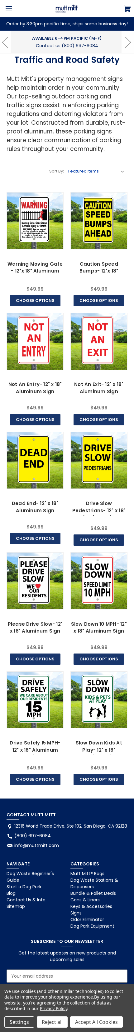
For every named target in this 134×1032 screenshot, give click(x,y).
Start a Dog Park (24, 887)
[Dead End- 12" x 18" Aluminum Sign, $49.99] (35, 460)
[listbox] (96, 171)
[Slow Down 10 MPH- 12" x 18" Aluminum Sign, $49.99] (98, 580)
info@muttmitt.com (36, 845)
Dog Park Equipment (92, 926)
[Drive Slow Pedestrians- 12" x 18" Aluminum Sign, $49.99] (98, 460)
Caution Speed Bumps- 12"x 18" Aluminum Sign (98, 271)
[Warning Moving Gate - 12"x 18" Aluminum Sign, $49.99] (35, 220)
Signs (76, 913)
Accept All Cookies (96, 1022)
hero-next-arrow (128, 42)
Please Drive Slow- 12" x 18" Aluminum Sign (35, 627)
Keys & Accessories (91, 906)
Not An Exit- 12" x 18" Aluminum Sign (99, 388)
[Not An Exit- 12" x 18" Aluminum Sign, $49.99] (98, 341)
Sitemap (16, 906)
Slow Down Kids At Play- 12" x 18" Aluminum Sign (99, 749)
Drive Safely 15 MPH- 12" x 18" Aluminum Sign (35, 749)
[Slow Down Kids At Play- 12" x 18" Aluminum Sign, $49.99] (98, 700)
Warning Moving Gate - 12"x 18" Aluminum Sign (35, 271)
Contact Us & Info (26, 900)
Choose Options (35, 300)
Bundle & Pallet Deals (93, 893)
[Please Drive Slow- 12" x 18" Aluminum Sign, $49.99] (35, 580)
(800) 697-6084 (32, 836)
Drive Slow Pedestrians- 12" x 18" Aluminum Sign (99, 510)
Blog (11, 893)
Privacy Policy (53, 1008)
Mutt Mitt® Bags (87, 873)
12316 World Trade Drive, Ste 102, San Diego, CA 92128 (70, 826)
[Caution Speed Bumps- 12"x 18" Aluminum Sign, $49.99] (98, 220)
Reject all (52, 1022)
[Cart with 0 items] (127, 9)
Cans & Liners (85, 900)
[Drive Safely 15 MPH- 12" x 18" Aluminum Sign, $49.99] (35, 700)
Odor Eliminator (87, 919)
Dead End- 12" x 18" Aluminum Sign (35, 507)
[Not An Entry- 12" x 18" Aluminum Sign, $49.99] (35, 341)
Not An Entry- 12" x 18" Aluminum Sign (35, 388)
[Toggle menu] (8, 8)
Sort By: (56, 171)
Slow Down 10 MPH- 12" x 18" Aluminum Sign (99, 627)
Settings (19, 1022)
